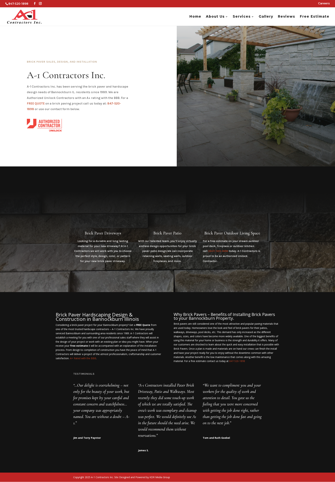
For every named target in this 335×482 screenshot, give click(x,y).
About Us (215, 16)
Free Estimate (314, 16)
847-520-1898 (237, 361)
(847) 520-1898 (218, 251)
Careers (324, 3)
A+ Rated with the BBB (83, 358)
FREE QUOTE (36, 103)
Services (242, 16)
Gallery (266, 16)
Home (195, 16)
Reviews (286, 16)
